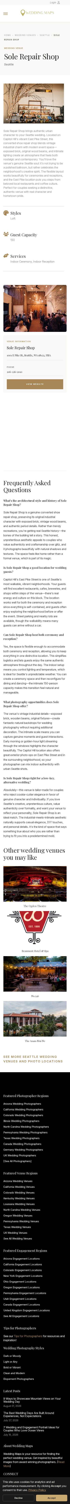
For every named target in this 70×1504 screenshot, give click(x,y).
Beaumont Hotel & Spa (35, 951)
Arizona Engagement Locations (21, 1258)
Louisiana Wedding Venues (19, 1204)
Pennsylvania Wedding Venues (21, 1221)
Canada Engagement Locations (21, 1304)
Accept (52, 1498)
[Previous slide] (9, 103)
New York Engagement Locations (22, 1275)
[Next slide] (58, 103)
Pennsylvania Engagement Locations (24, 1293)
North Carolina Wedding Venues (21, 1209)
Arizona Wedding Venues (17, 1181)
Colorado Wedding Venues (18, 1192)
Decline (18, 1498)
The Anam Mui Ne (35, 1041)
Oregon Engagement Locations (21, 1287)
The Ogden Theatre (35, 906)
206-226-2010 (14, 372)
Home (7, 35)
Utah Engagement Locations (20, 1298)
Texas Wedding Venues (17, 1227)
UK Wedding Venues (15, 1232)
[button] (29, 119)
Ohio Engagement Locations (19, 1281)
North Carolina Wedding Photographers (26, 1126)
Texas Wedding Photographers (21, 1138)
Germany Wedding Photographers (23, 1149)
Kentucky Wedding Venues (19, 1198)
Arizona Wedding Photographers (22, 1103)
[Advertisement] (35, 436)
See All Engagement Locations (21, 1316)
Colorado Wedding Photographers (23, 1115)
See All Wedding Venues (17, 1238)
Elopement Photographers (18, 1379)
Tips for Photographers (28, 1336)
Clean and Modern (14, 1373)
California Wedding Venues (19, 1186)
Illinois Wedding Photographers (21, 1121)
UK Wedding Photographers (19, 1155)
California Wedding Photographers (23, 1109)
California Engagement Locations (22, 1264)
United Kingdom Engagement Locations (26, 1310)
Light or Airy (10, 1361)
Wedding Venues (25, 35)
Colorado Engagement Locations (22, 1270)
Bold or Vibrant (12, 1367)
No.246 (35, 996)
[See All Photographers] (17, 1161)
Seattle (45, 35)
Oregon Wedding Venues (17, 1215)
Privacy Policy (37, 1490)
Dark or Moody (12, 1356)
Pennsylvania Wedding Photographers (25, 1132)
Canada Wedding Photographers (22, 1144)
